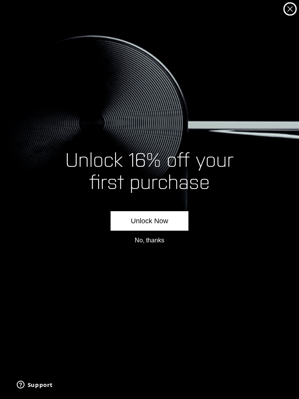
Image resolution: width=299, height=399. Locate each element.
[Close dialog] (290, 9)
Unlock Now (149, 221)
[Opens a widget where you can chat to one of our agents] (35, 385)
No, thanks (149, 240)
